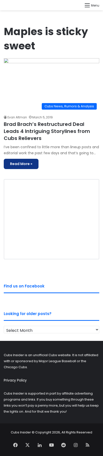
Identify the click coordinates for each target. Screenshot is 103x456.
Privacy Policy (15, 380)
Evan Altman (17, 117)
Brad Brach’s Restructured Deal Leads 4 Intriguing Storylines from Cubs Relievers (47, 131)
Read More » (21, 163)
